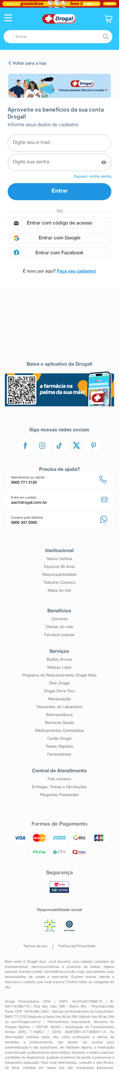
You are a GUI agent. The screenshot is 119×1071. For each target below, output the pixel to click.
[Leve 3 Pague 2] (59, 4)
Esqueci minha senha (92, 177)
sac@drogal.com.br (26, 1022)
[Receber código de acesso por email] (59, 223)
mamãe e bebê (30, 971)
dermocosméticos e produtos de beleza (65, 966)
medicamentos (16, 966)
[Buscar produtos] (105, 36)
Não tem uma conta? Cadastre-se (59, 271)
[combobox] (58, 36)
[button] (8, 18)
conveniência (53, 971)
